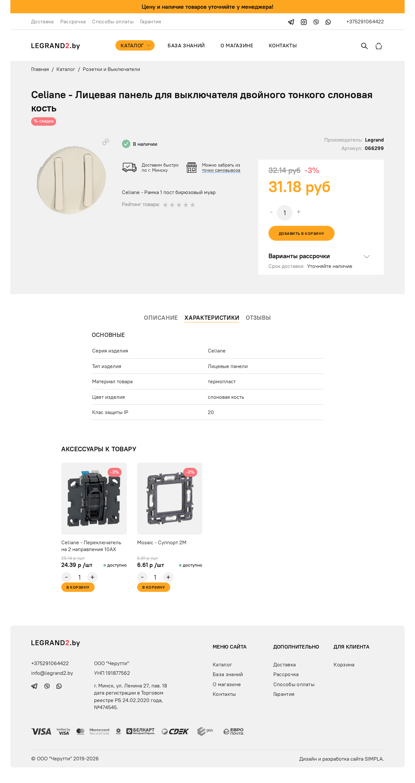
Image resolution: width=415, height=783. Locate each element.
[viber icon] (316, 21)
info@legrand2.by (52, 673)
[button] (106, 142)
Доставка (42, 21)
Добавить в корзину (301, 233)
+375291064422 (365, 21)
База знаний (186, 45)
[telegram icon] (292, 21)
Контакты (283, 45)
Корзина (344, 664)
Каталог (132, 45)
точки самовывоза (221, 170)
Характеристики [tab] (211, 317)
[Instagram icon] (304, 21)
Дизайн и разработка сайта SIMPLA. (341, 758)
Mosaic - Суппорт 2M (161, 542)
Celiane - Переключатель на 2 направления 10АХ (91, 545)
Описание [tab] (161, 317)
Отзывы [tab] (258, 317)
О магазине (236, 45)
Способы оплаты (112, 21)
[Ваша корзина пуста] (378, 45)
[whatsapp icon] (328, 21)
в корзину (77, 587)
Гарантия (150, 21)
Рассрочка (73, 21)
